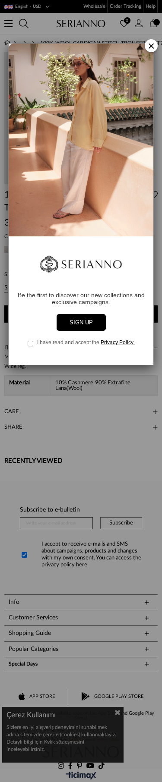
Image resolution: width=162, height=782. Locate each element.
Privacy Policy (118, 342)
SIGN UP (81, 322)
